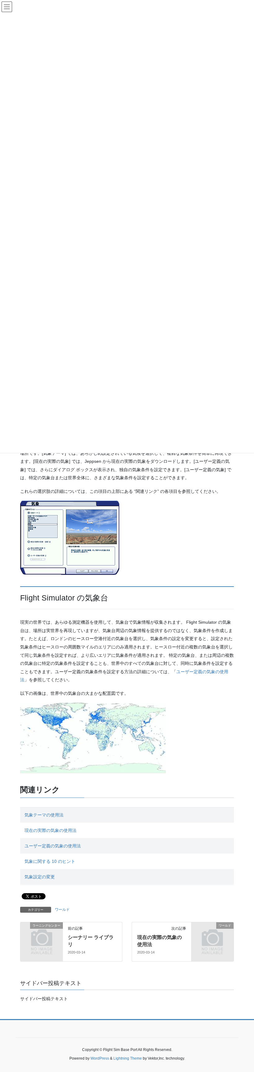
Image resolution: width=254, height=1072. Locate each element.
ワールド (62, 909)
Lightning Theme (127, 1058)
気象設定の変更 (39, 876)
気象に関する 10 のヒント (49, 861)
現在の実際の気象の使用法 (50, 830)
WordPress (99, 1058)
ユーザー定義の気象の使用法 (52, 845)
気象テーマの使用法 (44, 814)
